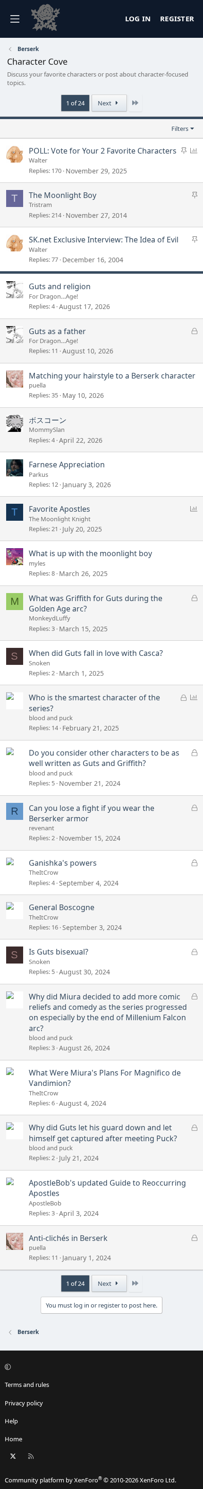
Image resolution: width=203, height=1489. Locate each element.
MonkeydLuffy (49, 618)
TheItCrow (43, 872)
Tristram (40, 204)
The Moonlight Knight (60, 519)
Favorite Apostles (59, 509)
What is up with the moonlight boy (90, 553)
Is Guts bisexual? (58, 952)
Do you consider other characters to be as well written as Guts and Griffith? (104, 758)
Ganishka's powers (63, 863)
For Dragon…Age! (53, 296)
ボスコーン (48, 420)
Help (11, 1421)
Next (105, 103)
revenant (41, 828)
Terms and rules (27, 1384)
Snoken (39, 663)
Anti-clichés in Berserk (68, 1238)
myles (37, 563)
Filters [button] (179, 128)
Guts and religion (60, 286)
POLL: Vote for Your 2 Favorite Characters (103, 151)
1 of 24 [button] (75, 103)
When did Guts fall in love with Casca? (96, 653)
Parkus (38, 474)
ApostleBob (45, 1203)
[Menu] (14, 19)
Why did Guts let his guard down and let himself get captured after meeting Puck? (103, 1132)
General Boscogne (61, 907)
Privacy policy (24, 1403)
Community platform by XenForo (90, 1480)
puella (37, 385)
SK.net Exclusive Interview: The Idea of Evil (103, 239)
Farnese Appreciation (67, 464)
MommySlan (47, 429)
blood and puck (51, 718)
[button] (100, 1367)
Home (13, 1439)
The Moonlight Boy (62, 195)
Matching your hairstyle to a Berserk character (112, 375)
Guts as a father (57, 331)
